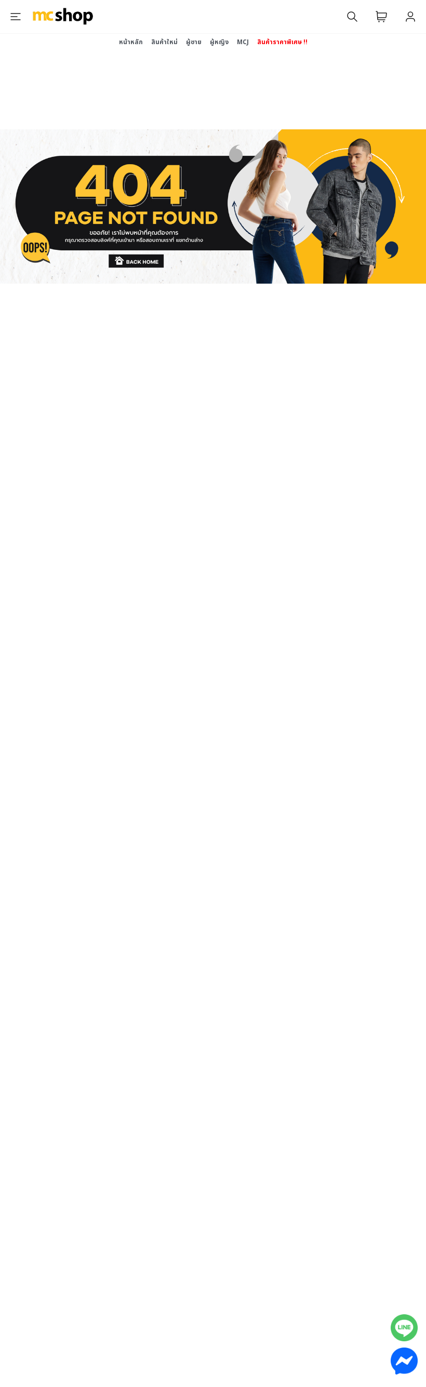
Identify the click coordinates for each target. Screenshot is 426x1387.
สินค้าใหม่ (164, 42)
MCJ (243, 42)
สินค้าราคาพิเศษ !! (282, 42)
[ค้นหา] (352, 16)
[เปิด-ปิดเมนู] (15, 16)
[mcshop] (63, 16)
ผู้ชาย (194, 42)
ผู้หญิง (219, 42)
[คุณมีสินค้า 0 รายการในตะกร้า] (381, 16)
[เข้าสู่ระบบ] (410, 16)
